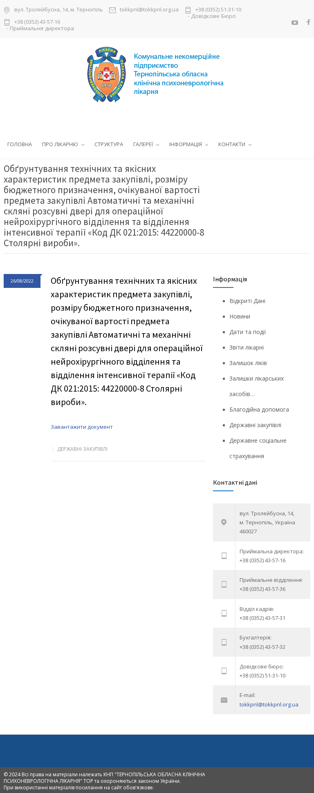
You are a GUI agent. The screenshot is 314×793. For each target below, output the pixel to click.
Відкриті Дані (247, 301)
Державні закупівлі (82, 449)
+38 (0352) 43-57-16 (37, 22)
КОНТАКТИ (231, 144)
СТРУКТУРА (108, 144)
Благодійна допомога (259, 409)
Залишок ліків (248, 363)
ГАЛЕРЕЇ (143, 144)
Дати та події (247, 332)
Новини (239, 316)
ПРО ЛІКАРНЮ (60, 144)
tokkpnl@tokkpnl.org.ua (149, 10)
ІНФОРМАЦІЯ (185, 144)
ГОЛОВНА (19, 144)
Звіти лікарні (246, 347)
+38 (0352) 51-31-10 (218, 10)
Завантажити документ (82, 426)
